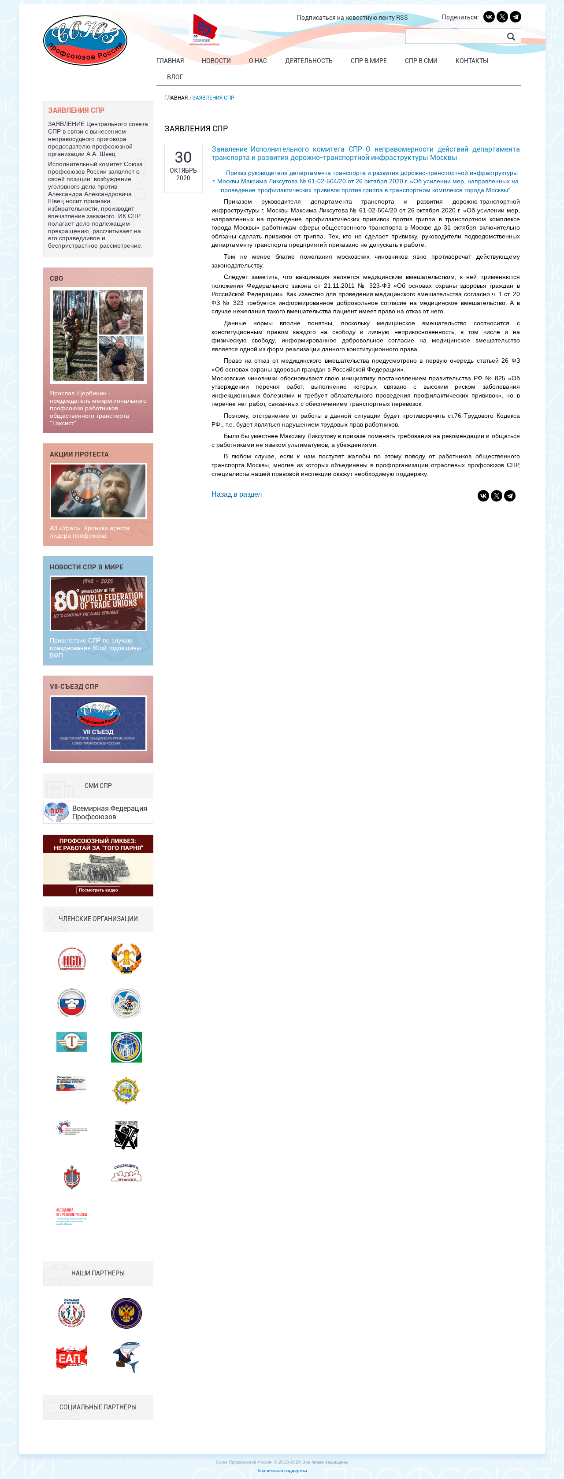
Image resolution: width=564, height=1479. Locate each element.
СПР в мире (369, 60)
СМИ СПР (98, 785)
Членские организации (98, 918)
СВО (56, 278)
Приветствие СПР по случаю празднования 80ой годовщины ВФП (95, 648)
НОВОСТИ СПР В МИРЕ (86, 566)
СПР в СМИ (421, 60)
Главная (170, 60)
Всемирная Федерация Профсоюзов (109, 812)
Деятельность (309, 60)
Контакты (472, 60)
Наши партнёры (98, 1273)
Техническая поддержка (282, 1470)
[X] (502, 16)
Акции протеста (79, 454)
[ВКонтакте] (489, 16)
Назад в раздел (237, 494)
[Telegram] (515, 16)
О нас (258, 60)
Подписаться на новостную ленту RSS (352, 17)
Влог (175, 77)
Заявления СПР (76, 110)
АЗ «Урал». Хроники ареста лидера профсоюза (90, 531)
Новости (216, 60)
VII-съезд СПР (74, 686)
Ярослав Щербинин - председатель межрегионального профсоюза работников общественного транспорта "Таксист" (98, 408)
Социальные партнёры (98, 1407)
